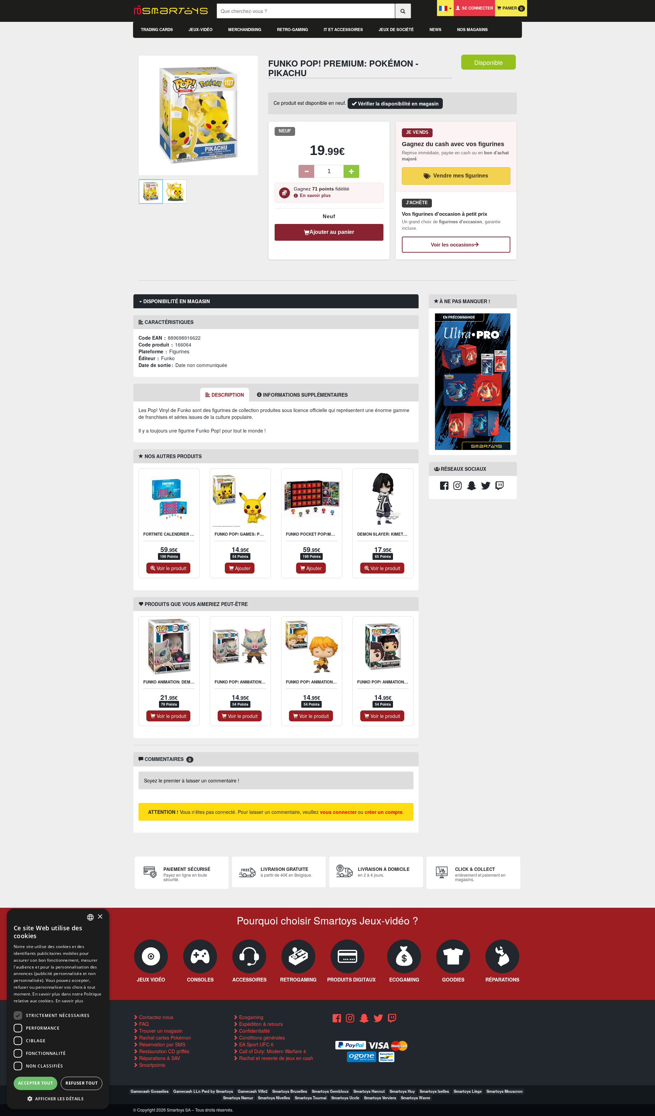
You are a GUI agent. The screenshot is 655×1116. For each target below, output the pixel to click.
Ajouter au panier (331, 232)
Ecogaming (250, 1017)
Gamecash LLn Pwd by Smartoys (203, 1091)
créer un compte (384, 811)
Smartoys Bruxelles (289, 1091)
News (435, 29)
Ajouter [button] (242, 568)
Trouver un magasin (160, 1030)
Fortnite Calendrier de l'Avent (178, 534)
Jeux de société (396, 29)
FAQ (143, 1023)
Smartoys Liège (468, 1091)
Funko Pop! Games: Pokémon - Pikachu (256, 534)
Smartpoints (151, 1064)
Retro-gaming (292, 29)
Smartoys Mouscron (504, 1091)
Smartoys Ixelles (434, 1091)
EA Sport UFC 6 (256, 1044)
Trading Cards (157, 29)
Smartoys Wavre (415, 1097)
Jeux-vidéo (201, 29)
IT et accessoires (343, 29)
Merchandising (244, 29)
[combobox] (90, 917)
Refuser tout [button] (82, 1083)
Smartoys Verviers (380, 1097)
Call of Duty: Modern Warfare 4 (272, 1051)
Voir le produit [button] (170, 568)
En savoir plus (315, 195)
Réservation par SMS (161, 1044)
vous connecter (338, 811)
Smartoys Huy (402, 1091)
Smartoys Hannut (369, 1091)
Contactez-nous (155, 1017)
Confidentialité (254, 1030)
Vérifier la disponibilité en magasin (397, 103)
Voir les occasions (452, 245)
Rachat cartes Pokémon (164, 1037)
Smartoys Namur (238, 1097)
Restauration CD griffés (163, 1051)
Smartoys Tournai (310, 1097)
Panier (512, 8)
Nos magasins (472, 29)
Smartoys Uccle (345, 1097)
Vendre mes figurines (460, 176)
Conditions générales (261, 1037)
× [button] (99, 916)
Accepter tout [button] (35, 1083)
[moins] (306, 171)
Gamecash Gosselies (150, 1091)
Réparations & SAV (159, 1058)
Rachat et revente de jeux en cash (275, 1058)
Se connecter (476, 8)
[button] (58, 1098)
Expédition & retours (260, 1023)
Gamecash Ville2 (252, 1091)
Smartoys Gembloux (330, 1091)
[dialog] (58, 1009)
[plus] (351, 171)
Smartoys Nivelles (274, 1097)
